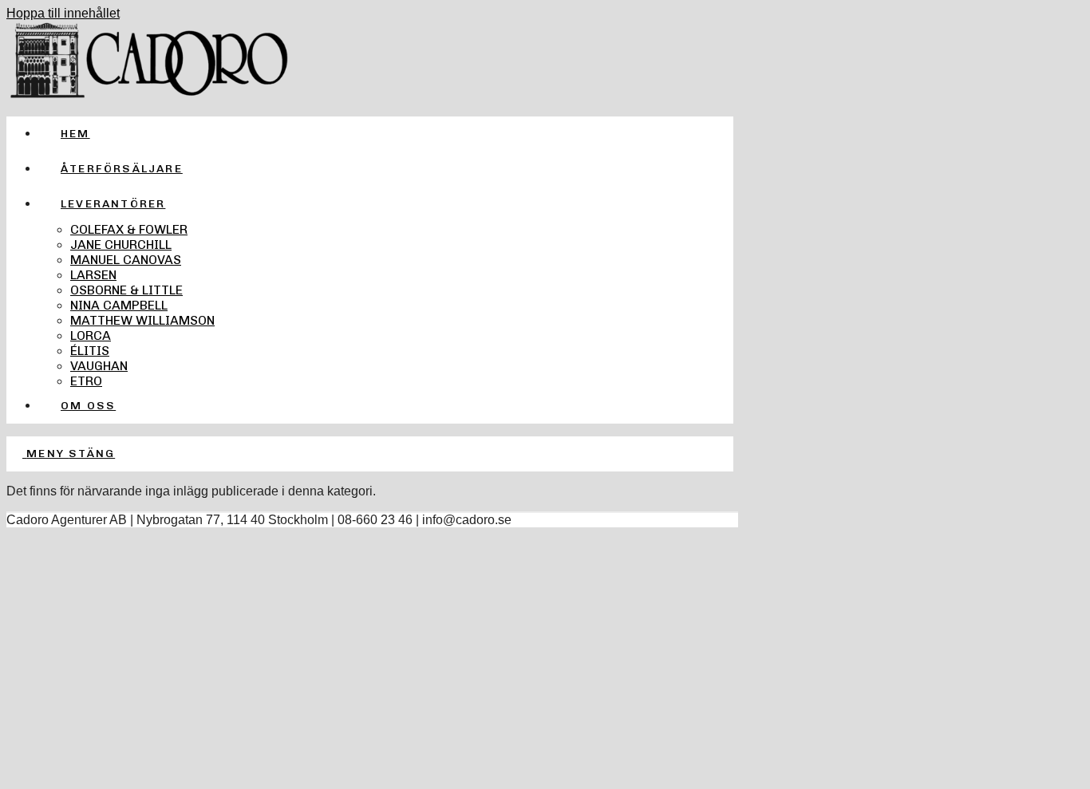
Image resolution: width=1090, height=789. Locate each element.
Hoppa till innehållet (63, 13)
